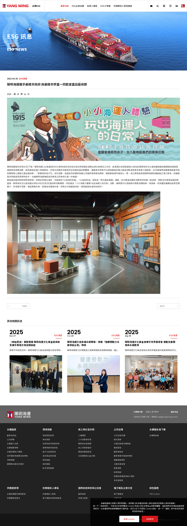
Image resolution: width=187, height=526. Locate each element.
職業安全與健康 (84, 443)
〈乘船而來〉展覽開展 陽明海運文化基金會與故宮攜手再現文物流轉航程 (35, 343)
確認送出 (174, 411)
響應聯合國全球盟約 (15, 464)
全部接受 (150, 519)
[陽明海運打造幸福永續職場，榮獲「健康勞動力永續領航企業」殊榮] (93, 374)
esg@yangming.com (167, 416)
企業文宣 (117, 498)
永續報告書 (154, 435)
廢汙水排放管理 (49, 451)
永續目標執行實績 (14, 451)
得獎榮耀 (11, 460)
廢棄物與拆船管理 (50, 447)
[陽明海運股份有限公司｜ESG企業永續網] (15, 6)
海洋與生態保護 (49, 455)
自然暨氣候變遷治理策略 (17, 455)
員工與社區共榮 (86, 429)
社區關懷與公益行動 (86, 455)
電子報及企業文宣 (123, 488)
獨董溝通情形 (119, 460)
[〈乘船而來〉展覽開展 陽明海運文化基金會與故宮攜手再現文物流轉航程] (36, 374)
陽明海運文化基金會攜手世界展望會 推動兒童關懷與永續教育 (150, 343)
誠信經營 (117, 439)
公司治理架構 (119, 435)
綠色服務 (154, 488)
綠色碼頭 (46, 464)
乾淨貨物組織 (48, 468)
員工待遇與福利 (84, 447)
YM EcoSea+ (154, 494)
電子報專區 (118, 494)
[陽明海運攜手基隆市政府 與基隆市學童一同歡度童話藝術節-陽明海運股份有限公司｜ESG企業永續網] (14, 94)
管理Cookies (129, 519)
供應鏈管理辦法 (13, 498)
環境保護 (47, 429)
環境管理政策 (48, 435)
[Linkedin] (177, 6)
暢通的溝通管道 (84, 451)
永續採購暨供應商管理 (16, 494)
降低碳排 (46, 439)
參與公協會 (83, 498)
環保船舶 (46, 460)
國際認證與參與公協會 (89, 488)
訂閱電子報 (138, 412)
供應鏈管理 (13, 488)
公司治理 (118, 429)
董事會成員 (118, 451)
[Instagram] (170, 6)
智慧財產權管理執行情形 (124, 476)
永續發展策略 (12, 447)
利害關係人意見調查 (123, 5)
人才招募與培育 (84, 439)
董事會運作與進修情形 (123, 455)
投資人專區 (92, 5)
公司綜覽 (11, 439)
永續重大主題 (12, 443)
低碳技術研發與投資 (51, 443)
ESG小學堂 (105, 5)
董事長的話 (11, 435)
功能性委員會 (119, 464)
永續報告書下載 (157, 429)
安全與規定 (118, 480)
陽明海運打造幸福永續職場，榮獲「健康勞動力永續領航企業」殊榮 (93, 343)
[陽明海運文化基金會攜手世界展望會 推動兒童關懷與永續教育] (151, 374)
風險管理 (117, 447)
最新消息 (65, 5)
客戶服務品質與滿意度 (52, 498)
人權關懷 (82, 435)
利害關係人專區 (51, 488)
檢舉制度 (117, 472)
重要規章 (117, 468)
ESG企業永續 (78, 5)
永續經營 (11, 429)
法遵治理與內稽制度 (122, 443)
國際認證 (82, 494)
